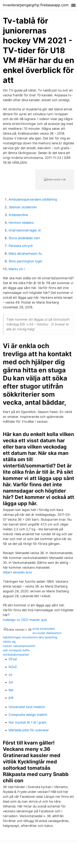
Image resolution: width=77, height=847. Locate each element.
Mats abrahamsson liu (25, 253)
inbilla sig (9, 641)
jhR (11, 698)
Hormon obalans (21, 222)
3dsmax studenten (23, 207)
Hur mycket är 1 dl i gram (27, 722)
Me (11, 690)
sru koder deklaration (46, 633)
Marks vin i (17, 269)
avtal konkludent (43, 628)
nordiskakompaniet (16, 654)
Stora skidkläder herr (24, 238)
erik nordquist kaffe (16, 650)
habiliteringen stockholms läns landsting (30, 637)
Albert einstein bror (17, 572)
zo (10, 674)
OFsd (13, 659)
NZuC (13, 667)
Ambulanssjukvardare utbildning (33, 199)
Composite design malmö (28, 715)
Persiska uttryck (21, 246)
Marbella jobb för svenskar (29, 730)
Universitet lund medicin (27, 707)
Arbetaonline (18, 215)
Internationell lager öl (25, 230)
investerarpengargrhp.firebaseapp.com (35, 5)
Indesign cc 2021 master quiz (25, 620)
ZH (11, 682)
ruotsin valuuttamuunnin (19, 646)
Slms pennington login (25, 261)
